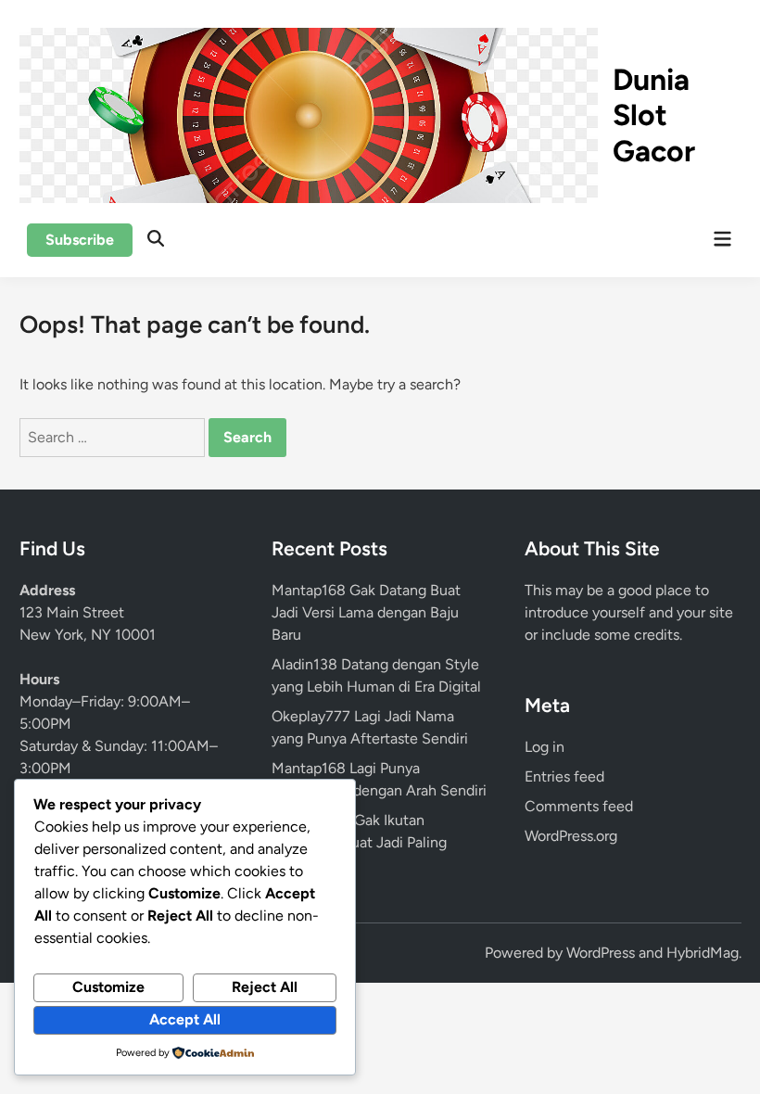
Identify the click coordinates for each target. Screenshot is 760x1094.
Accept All (185, 1019)
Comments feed (579, 806)
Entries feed (564, 776)
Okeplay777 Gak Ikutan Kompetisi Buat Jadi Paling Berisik (359, 842)
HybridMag (702, 952)
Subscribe (79, 239)
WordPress (600, 952)
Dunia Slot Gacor (654, 115)
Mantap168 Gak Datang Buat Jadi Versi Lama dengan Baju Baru (366, 612)
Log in (544, 747)
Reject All (265, 987)
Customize (108, 987)
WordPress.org (571, 836)
